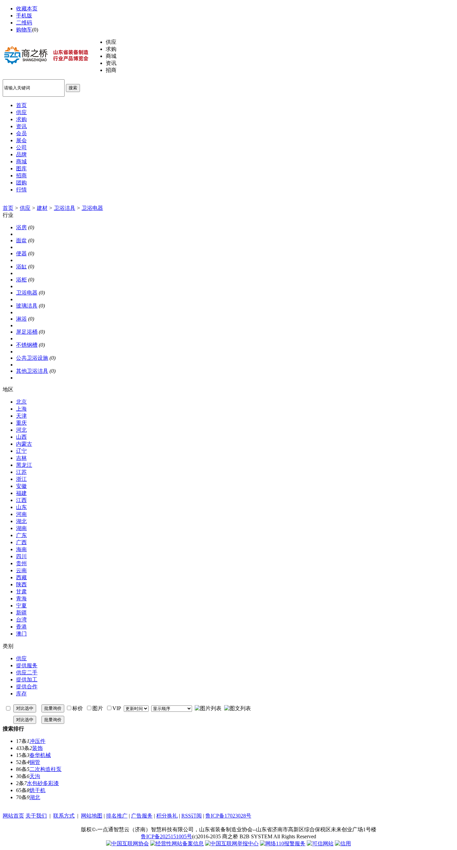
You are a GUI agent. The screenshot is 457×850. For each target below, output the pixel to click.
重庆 (21, 423)
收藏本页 (26, 8)
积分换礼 (167, 816)
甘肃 (21, 591)
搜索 (73, 87)
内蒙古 (24, 444)
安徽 (21, 486)
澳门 (21, 633)
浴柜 (21, 279)
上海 (21, 409)
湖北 (21, 521)
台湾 (21, 619)
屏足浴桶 (26, 332)
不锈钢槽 (26, 345)
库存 (21, 693)
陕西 (21, 584)
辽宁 (21, 451)
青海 (21, 598)
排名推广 (116, 816)
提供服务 (26, 665)
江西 (21, 500)
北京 (21, 402)
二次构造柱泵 (45, 769)
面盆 (21, 240)
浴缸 (21, 266)
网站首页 (13, 816)
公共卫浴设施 (32, 358)
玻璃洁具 (26, 306)
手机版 (24, 15)
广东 (21, 535)
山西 (21, 437)
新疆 (21, 612)
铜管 (34, 762)
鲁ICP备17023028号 (228, 816)
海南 (21, 549)
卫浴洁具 (64, 208)
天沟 (34, 776)
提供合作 (26, 686)
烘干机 (37, 790)
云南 (21, 570)
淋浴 (21, 319)
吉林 (21, 458)
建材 (42, 208)
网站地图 (91, 816)
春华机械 (40, 755)
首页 (8, 208)
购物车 (24, 29)
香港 (21, 626)
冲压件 (37, 741)
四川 (21, 556)
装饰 (37, 748)
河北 (21, 430)
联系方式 (64, 816)
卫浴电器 (92, 208)
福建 (21, 493)
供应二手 (26, 672)
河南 (21, 514)
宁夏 (21, 605)
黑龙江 (24, 465)
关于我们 (36, 816)
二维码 (24, 22)
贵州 (21, 563)
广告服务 (142, 816)
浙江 (21, 479)
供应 (25, 208)
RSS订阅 (191, 816)
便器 (21, 253)
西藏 (21, 577)
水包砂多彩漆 (43, 783)
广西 (21, 542)
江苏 (21, 472)
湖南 (21, 528)
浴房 (21, 227)
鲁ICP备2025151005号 (166, 836)
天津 (21, 416)
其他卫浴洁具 (32, 371)
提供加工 (26, 679)
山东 (21, 507)
